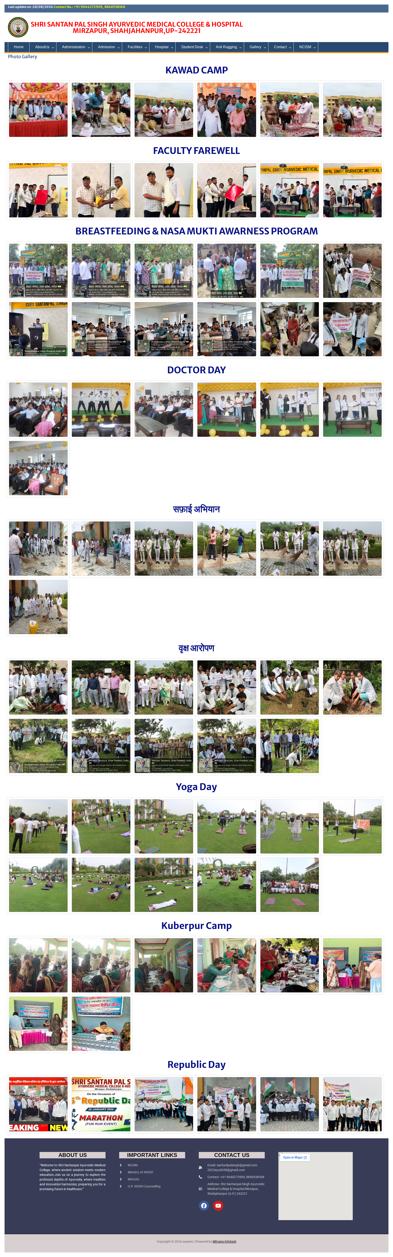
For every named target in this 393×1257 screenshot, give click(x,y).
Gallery (255, 47)
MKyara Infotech (224, 1241)
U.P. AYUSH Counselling (144, 1186)
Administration (73, 47)
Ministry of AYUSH (140, 1172)
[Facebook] (204, 1206)
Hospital (162, 47)
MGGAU (133, 1179)
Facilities (135, 47)
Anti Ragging (226, 47)
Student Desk (192, 47)
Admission (106, 47)
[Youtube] (218, 1206)
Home (19, 47)
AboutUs (42, 47)
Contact (280, 47)
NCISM (305, 47)
